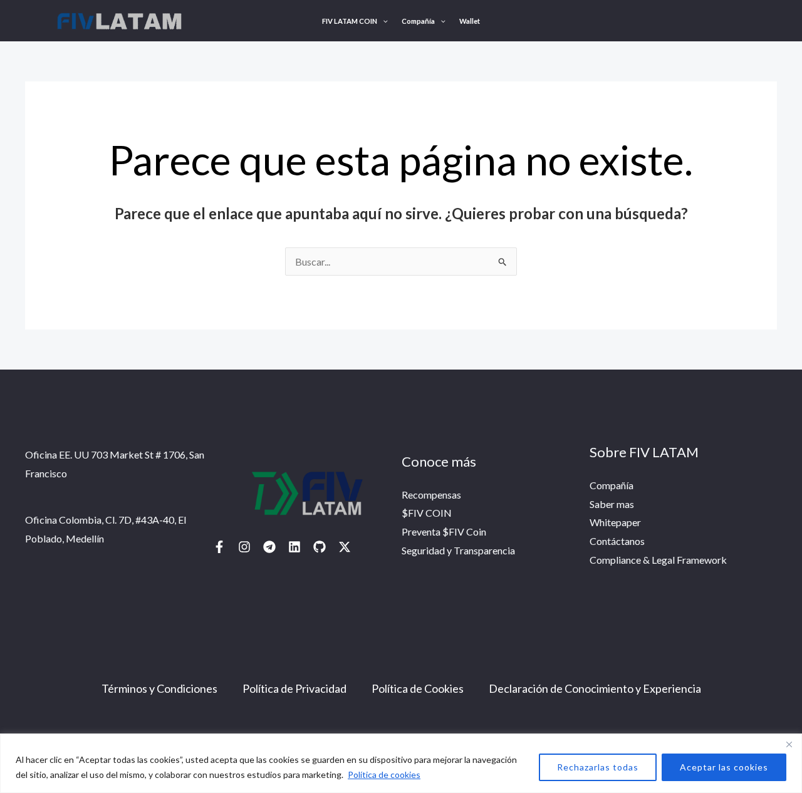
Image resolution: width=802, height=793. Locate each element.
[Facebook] (219, 547)
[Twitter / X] (344, 547)
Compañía (418, 21)
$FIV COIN (427, 513)
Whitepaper (615, 522)
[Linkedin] (294, 547)
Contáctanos (617, 541)
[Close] (788, 744)
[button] (382, 21)
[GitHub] (319, 547)
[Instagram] (244, 547)
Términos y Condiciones (159, 688)
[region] (401, 763)
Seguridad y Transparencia (458, 550)
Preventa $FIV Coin (444, 531)
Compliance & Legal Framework (658, 560)
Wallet (469, 21)
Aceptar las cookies (724, 767)
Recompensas (431, 494)
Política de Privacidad (294, 688)
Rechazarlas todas (597, 767)
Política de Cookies (418, 688)
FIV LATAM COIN (349, 21)
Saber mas (612, 504)
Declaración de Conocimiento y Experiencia (595, 688)
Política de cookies (384, 774)
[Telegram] (269, 547)
